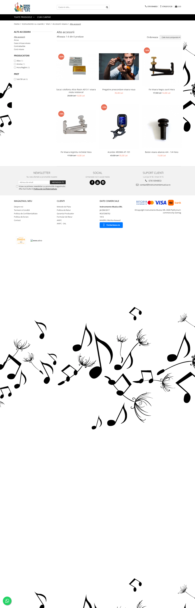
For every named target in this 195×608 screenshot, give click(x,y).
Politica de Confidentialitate (45, 189)
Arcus (16, 40)
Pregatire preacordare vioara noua (118, 89)
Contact (17, 220)
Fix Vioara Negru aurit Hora (162, 89)
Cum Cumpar (44, 17)
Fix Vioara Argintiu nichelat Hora (76, 152)
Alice (18, 60)
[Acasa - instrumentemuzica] (28, 7)
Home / (17, 24)
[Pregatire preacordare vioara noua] (119, 66)
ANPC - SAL (61, 223)
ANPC (59, 220)
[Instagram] (102, 182)
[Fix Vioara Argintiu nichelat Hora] (76, 126)
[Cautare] (107, 7)
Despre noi (18, 206)
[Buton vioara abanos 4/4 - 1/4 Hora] (162, 126)
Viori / (49, 24)
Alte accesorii (19, 37)
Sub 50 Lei (21, 79)
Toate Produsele (23, 17)
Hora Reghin (22, 67)
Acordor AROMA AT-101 (119, 152)
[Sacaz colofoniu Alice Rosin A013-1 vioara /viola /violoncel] (76, 66)
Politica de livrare (21, 217)
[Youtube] (97, 182)
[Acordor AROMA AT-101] (119, 126)
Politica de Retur (64, 210)
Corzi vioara (19, 49)
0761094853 (154, 180)
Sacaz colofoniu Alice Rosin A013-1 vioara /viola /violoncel (76, 91)
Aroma (19, 64)
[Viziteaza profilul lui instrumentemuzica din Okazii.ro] (21, 240)
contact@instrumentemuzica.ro (154, 184)
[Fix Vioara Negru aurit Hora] (162, 67)
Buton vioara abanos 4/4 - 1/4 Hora (161, 152)
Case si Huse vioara (22, 43)
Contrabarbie (19, 46)
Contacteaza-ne (113, 225)
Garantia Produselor (65, 213)
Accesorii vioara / (61, 24)
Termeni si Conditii (22, 210)
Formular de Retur (64, 217)
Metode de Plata (64, 206)
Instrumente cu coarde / (34, 24)
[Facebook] (92, 182)
